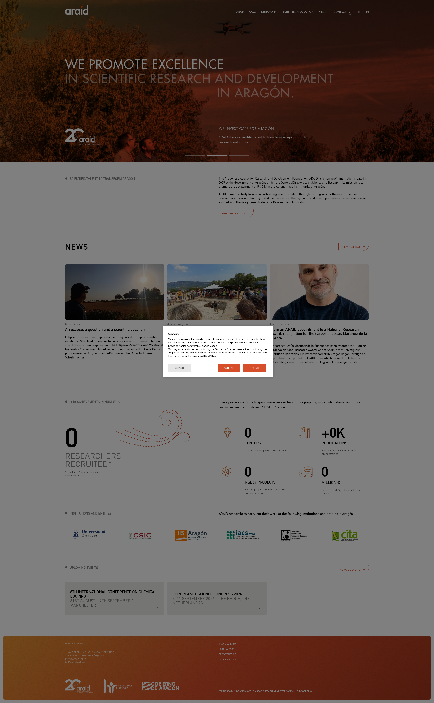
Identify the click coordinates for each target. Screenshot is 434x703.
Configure (179, 367)
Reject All (254, 367)
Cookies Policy (208, 356)
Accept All (229, 367)
